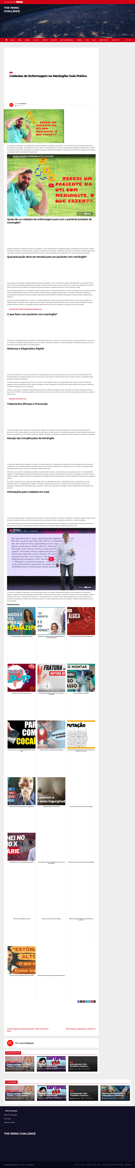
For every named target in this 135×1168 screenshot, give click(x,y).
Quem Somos (103, 40)
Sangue (44, 40)
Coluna (36, 40)
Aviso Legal (7, 1118)
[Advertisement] (19, 24)
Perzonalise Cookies (96, 1164)
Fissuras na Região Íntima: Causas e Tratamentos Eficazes (18, 1066)
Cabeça (27, 40)
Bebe (19, 40)
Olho (87, 40)
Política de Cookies (9, 1122)
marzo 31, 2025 (12, 1098)
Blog (94, 40)
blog (11, 72)
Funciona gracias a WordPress (11, 1164)
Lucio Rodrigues (22, 103)
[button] (126, 40)
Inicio (13, 40)
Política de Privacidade (10, 1115)
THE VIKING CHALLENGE (20, 1133)
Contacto (115, 40)
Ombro (79, 40)
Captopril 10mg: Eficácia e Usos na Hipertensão (50, 1065)
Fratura (54, 40)
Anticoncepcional (66, 40)
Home (76, 1164)
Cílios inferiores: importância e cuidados (80, 1029)
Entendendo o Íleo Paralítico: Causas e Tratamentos (78, 1066)
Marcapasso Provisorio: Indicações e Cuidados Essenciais (112, 1095)
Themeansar (31, 1164)
